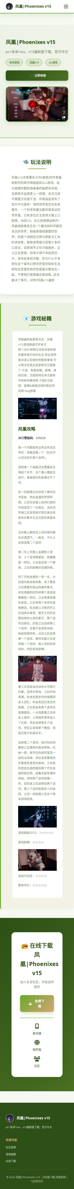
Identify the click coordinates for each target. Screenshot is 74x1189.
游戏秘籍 (11, 1154)
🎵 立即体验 (38, 75)
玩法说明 (11, 1147)
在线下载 (11, 1161)
